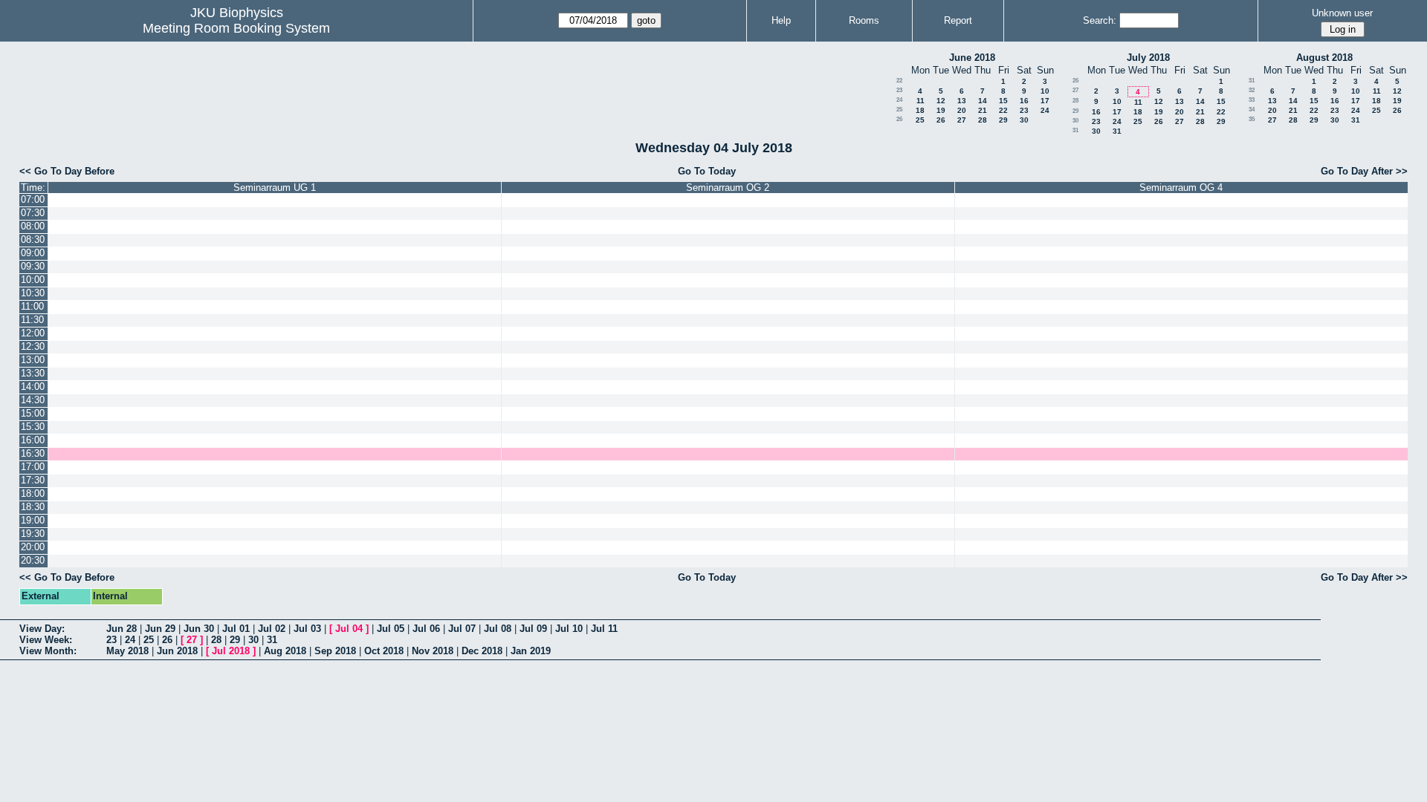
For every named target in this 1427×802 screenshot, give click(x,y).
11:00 (32, 306)
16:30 (33, 453)
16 (1024, 101)
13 (961, 101)
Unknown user (1342, 13)
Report (958, 20)
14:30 (33, 399)
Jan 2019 (531, 650)
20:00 (33, 546)
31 (1075, 130)
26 (899, 119)
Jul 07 (462, 628)
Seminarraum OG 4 (1181, 187)
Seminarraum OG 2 (727, 187)
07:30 (33, 212)
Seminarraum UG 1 (274, 187)
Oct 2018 (384, 650)
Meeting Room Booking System (236, 28)
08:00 (33, 226)
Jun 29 (160, 628)
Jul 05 (390, 628)
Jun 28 (121, 628)
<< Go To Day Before (66, 171)
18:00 (33, 493)
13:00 (33, 359)
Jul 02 (271, 628)
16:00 (33, 440)
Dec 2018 (482, 650)
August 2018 (1324, 57)
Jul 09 (533, 628)
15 (1003, 101)
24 (899, 100)
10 (1045, 91)
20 (961, 110)
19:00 (33, 520)
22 (899, 80)
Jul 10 (569, 628)
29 (1003, 120)
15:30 (33, 426)
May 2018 (127, 650)
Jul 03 (307, 628)
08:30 (33, 239)
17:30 (33, 480)
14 (982, 101)
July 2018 (1148, 57)
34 (1252, 109)
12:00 (33, 333)
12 (940, 101)
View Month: (48, 650)
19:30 (33, 533)
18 (920, 110)
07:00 (33, 199)
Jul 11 (604, 628)
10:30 (33, 293)
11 (920, 101)
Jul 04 (349, 628)
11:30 (32, 319)
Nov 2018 (432, 650)
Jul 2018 (231, 650)
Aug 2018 (285, 650)
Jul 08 (497, 628)
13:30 (33, 373)
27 (961, 120)
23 (899, 90)
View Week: (45, 639)
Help (781, 20)
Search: (1099, 20)
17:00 (33, 466)
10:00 (33, 279)
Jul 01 (236, 628)
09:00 (33, 252)
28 (982, 120)
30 (1024, 120)
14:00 (33, 386)
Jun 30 (199, 628)
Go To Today (707, 171)
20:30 (33, 560)
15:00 (33, 413)
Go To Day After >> (1364, 171)
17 (1045, 101)
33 (1252, 100)
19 (940, 110)
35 (1252, 119)
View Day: (42, 628)
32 (1252, 90)
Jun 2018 (177, 650)
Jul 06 (426, 628)
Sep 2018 (335, 650)
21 (982, 110)
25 (899, 109)
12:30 (33, 346)
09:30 (33, 266)
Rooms (864, 20)
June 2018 (972, 57)
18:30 (33, 506)
